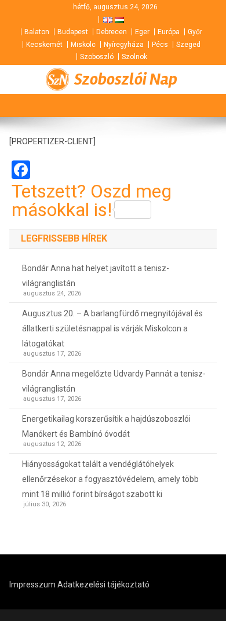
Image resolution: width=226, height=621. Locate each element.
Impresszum (32, 584)
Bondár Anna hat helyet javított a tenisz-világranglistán (95, 276)
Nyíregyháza (124, 45)
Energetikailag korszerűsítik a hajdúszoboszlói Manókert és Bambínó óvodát (106, 426)
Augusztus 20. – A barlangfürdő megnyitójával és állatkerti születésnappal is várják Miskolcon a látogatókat (112, 328)
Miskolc (83, 45)
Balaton (36, 32)
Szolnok (134, 57)
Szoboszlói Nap (125, 79)
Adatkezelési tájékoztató (103, 584)
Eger (142, 32)
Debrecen (111, 32)
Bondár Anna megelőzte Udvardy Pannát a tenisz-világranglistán (114, 381)
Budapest (72, 32)
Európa (169, 32)
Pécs (160, 45)
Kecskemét (44, 45)
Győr (195, 32)
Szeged (188, 45)
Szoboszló (97, 57)
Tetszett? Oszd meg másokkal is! (92, 200)
